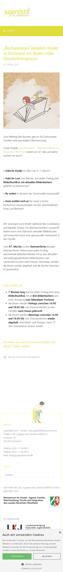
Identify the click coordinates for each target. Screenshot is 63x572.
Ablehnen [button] (47, 556)
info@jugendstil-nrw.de (21, 455)
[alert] (31, 551)
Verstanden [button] (17, 556)
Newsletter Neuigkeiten (28, 357)
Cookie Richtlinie (37, 550)
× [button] (60, 532)
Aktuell (11, 357)
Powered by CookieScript (31, 568)
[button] (31, 564)
